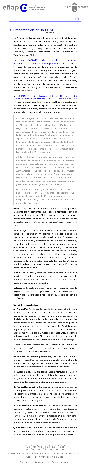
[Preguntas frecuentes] (62, 447)
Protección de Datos (53, 456)
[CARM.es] (76, 6)
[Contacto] (57, 447)
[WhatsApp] (28, 447)
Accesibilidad (30, 453)
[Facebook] (46, 447)
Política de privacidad (67, 453)
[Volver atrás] (10, 30)
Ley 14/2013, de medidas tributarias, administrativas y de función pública (45, 62)
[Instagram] (34, 447)
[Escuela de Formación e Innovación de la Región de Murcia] (23, 7)
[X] (40, 447)
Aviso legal (31, 456)
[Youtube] (51, 447)
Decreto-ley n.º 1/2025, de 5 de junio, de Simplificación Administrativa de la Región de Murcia (45, 97)
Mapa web (46, 453)
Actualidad (14, 453)
